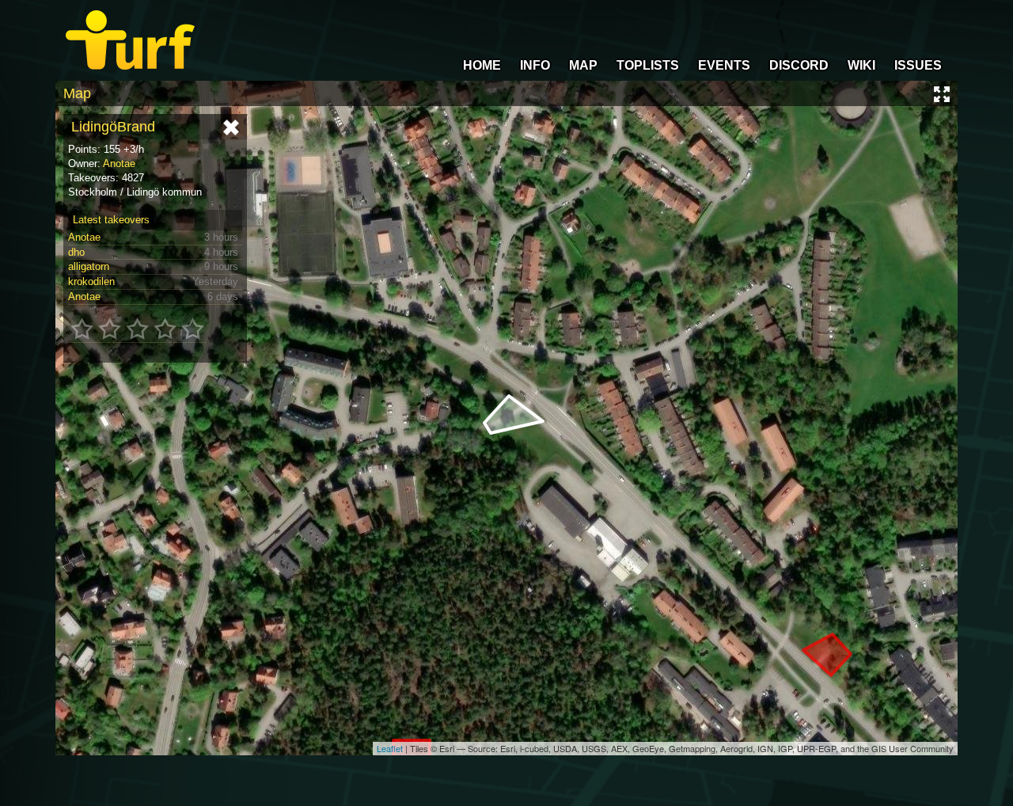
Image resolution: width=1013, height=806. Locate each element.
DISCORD (799, 65)
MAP (583, 65)
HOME (482, 65)
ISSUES (918, 65)
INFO (535, 65)
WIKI (861, 65)
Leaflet (390, 748)
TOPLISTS (648, 65)
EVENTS (724, 65)
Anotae (119, 163)
